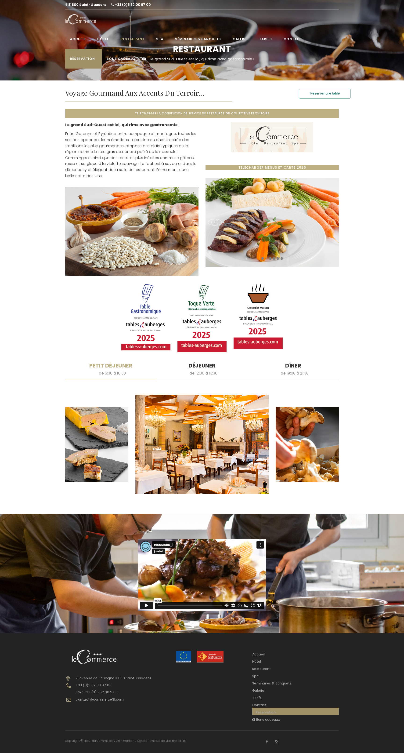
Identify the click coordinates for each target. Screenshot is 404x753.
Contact (293, 39)
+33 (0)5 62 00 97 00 (94, 685)
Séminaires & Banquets (198, 39)
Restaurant (132, 39)
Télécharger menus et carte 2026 (272, 167)
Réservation (82, 58)
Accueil (78, 39)
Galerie (240, 39)
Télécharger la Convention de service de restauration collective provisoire (202, 113)
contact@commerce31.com (100, 699)
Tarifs (265, 39)
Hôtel (103, 39)
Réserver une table (325, 93)
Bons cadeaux (121, 58)
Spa (159, 39)
